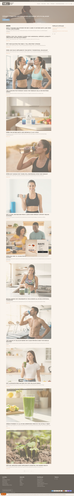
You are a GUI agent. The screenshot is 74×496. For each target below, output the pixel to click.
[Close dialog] (47, 240)
